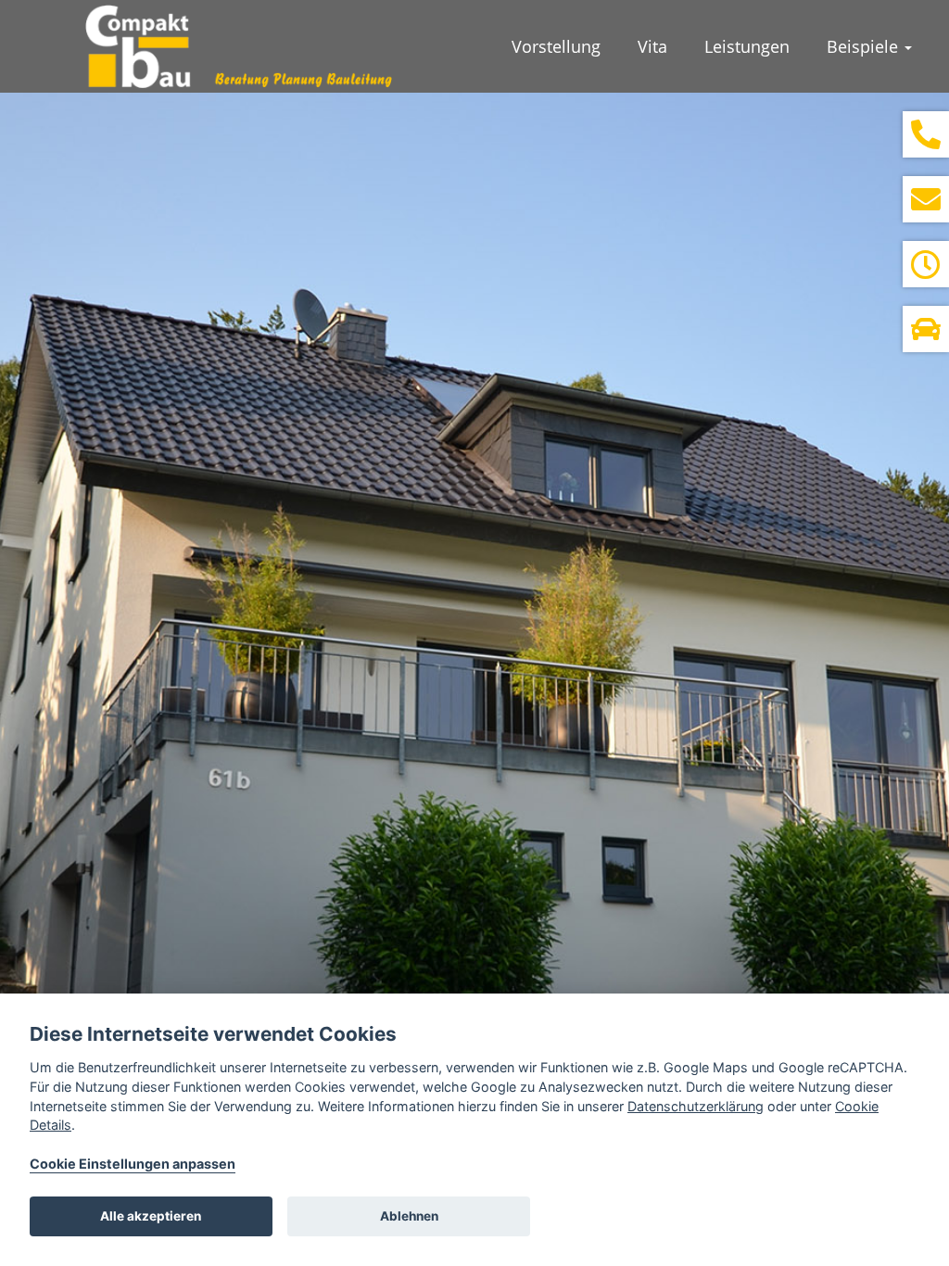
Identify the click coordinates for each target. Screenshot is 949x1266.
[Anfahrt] (926, 329)
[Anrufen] (926, 134)
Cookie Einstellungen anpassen (132, 1163)
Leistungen (747, 46)
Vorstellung (556, 46)
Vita (652, 46)
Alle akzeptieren (150, 1216)
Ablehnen (409, 1216)
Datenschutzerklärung (695, 1106)
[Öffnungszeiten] (926, 264)
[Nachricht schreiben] (926, 199)
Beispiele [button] (865, 46)
